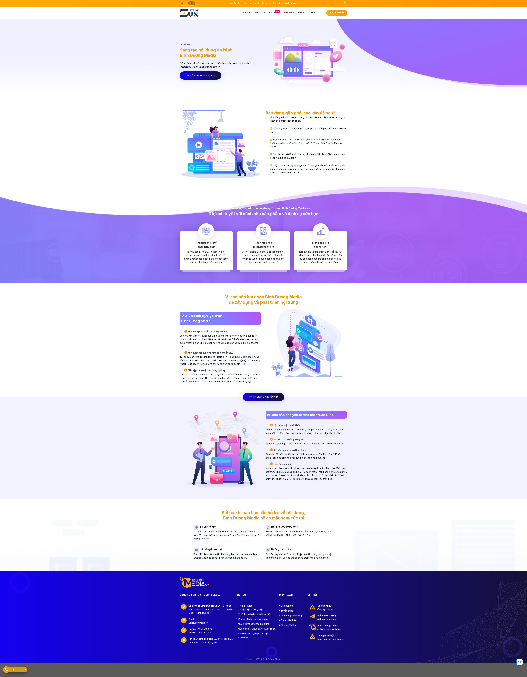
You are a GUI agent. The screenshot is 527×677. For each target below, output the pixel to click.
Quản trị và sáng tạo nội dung (253, 624)
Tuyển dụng (287, 610)
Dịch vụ (246, 13)
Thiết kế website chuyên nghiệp (254, 614)
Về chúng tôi (287, 605)
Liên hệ (313, 13)
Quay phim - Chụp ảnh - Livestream (257, 628)
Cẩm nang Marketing (291, 615)
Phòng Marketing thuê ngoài (253, 619)
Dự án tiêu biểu (289, 620)
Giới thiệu (260, 13)
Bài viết (302, 13)
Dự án (274, 12)
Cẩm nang (289, 13)
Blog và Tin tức (289, 625)
